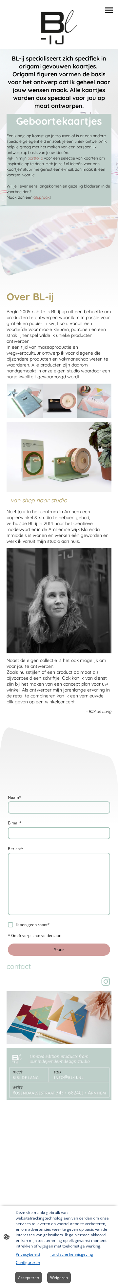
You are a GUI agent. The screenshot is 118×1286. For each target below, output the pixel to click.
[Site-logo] (59, 27)
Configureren (28, 1262)
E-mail (15, 823)
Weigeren (59, 1277)
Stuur (59, 949)
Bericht (15, 848)
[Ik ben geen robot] (10, 924)
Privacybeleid (28, 1254)
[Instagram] (105, 981)
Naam (14, 797)
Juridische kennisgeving (71, 1254)
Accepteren (28, 1277)
